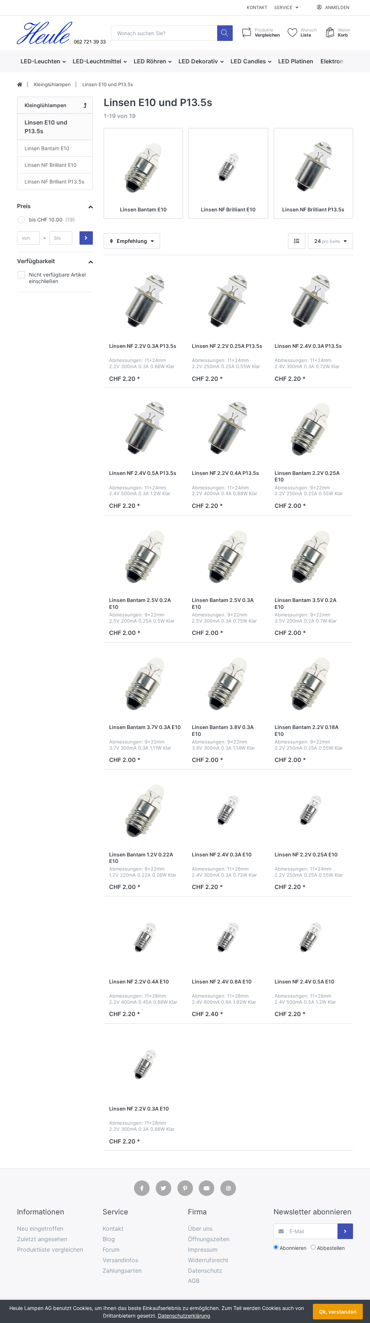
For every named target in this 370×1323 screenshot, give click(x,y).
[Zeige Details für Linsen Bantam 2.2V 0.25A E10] (310, 429)
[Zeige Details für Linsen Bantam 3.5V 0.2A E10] (310, 557)
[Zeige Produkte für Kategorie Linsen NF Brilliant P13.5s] (313, 168)
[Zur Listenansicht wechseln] (296, 241)
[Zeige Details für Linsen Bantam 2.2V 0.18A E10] (310, 684)
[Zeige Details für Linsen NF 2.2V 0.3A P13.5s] (145, 302)
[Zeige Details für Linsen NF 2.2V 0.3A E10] (145, 1065)
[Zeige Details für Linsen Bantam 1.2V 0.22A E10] (145, 811)
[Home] (19, 84)
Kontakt (257, 7)
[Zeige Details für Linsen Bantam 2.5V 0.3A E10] (227, 557)
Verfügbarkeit (36, 261)
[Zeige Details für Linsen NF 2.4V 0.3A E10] (227, 811)
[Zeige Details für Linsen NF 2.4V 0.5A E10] (310, 938)
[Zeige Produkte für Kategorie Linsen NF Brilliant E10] (228, 168)
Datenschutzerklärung (184, 1316)
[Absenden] (345, 1231)
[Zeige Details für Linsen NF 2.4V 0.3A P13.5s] (310, 302)
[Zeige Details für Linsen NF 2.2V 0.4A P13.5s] (227, 429)
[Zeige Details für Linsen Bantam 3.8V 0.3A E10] (227, 684)
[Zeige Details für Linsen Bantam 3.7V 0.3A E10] (145, 684)
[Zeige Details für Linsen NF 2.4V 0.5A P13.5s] (145, 429)
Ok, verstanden (338, 1312)
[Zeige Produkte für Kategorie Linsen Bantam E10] (143, 168)
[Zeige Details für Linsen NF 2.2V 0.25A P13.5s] (227, 302)
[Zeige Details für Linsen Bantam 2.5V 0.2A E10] (145, 557)
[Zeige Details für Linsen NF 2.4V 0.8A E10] (227, 938)
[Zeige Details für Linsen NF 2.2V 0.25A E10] (310, 811)
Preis (24, 206)
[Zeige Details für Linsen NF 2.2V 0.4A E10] (145, 938)
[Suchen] (225, 33)
